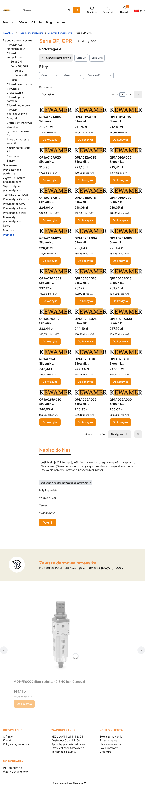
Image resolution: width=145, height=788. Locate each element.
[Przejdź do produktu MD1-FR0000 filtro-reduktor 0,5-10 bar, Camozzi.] (61, 635)
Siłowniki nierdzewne (19, 84)
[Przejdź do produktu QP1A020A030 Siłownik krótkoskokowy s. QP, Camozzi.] (126, 311)
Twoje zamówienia (111, 736)
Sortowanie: (46, 87)
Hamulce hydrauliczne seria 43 (18, 131)
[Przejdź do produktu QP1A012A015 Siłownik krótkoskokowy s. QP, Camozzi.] (126, 109)
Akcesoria (13, 156)
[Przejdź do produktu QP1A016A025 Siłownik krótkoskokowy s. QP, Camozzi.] (55, 231)
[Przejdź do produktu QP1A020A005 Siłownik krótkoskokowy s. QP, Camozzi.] (126, 231)
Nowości (8, 230)
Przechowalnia (109, 740)
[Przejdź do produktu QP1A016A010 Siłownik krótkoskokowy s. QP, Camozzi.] (55, 190)
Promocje (9, 234)
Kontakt (7, 740)
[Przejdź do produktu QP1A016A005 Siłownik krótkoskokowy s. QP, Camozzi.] (126, 150)
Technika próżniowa (15, 194)
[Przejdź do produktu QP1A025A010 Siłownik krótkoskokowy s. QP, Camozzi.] (91, 352)
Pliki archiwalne (12, 767)
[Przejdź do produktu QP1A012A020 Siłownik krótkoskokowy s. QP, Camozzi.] (55, 150)
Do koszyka (49, 139)
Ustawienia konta (110, 744)
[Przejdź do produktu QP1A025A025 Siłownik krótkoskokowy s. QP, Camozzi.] (91, 392)
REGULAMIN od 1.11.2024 (67, 736)
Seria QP (20, 70)
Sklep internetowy (68, 783)
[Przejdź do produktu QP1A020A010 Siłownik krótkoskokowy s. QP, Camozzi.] (91, 271)
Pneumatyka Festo (14, 208)
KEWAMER (8, 32)
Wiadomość (48, 513)
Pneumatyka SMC (14, 203)
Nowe (6, 225)
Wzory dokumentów (15, 771)
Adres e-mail (48, 497)
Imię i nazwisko (48, 490)
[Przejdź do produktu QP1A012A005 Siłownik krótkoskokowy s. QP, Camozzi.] (55, 109)
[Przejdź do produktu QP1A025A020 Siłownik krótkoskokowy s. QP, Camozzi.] (55, 392)
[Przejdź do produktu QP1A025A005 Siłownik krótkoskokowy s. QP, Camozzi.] (55, 352)
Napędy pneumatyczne (31, 32)
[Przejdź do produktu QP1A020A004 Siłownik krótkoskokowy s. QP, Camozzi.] (91, 231)
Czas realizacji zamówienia (67, 747)
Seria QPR (21, 75)
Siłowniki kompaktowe (60, 32)
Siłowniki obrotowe (18, 105)
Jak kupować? (109, 747)
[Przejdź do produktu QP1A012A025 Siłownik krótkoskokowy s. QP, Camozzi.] (91, 150)
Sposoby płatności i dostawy (69, 744)
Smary (11, 160)
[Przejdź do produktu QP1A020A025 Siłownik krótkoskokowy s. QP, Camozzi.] (91, 311)
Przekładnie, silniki (14, 212)
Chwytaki (12, 118)
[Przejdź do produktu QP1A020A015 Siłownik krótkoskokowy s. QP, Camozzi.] (126, 271)
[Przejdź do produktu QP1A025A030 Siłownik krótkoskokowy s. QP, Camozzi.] (126, 392)
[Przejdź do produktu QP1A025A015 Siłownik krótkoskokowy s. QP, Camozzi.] (126, 352)
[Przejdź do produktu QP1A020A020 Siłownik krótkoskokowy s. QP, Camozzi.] (55, 311)
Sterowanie (10, 165)
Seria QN (16, 61)
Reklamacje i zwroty (63, 751)
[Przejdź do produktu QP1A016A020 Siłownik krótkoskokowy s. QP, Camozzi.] (126, 190)
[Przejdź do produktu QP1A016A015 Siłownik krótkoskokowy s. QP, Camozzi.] (91, 190)
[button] (76, 10)
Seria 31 (16, 79)
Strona (115, 94)
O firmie (8, 736)
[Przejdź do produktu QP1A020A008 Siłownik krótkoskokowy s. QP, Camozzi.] (55, 271)
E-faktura (105, 751)
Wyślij (47, 522)
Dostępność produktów (65, 740)
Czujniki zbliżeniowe (19, 122)
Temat (43, 505)
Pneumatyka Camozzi (16, 199)
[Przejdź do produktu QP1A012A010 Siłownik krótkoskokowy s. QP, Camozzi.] (91, 109)
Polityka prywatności (16, 744)
